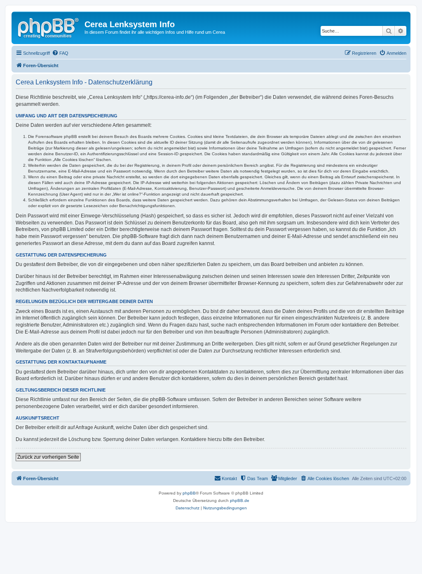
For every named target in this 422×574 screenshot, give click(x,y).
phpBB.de (239, 500)
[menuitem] (60, 53)
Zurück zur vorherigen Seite (48, 457)
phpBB (189, 493)
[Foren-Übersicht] (49, 27)
